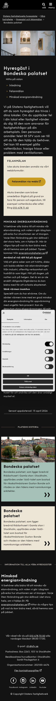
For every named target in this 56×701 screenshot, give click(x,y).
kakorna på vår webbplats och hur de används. (22, 334)
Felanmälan (16, 91)
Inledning (15, 85)
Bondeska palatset (22, 467)
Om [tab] (46, 319)
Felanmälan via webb (25, 182)
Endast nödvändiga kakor (28, 387)
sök (44, 8)
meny (51, 8)
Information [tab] (28, 319)
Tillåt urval (28, 381)
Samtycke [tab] (10, 319)
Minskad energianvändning (26, 97)
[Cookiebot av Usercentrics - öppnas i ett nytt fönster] (40, 313)
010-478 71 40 (21, 208)
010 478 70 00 (37, 636)
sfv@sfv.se (32, 646)
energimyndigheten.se (32, 253)
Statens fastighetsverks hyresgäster (20, 16)
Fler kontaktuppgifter (26, 671)
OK (28, 376)
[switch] (49, 351)
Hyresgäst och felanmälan (29, 19)
